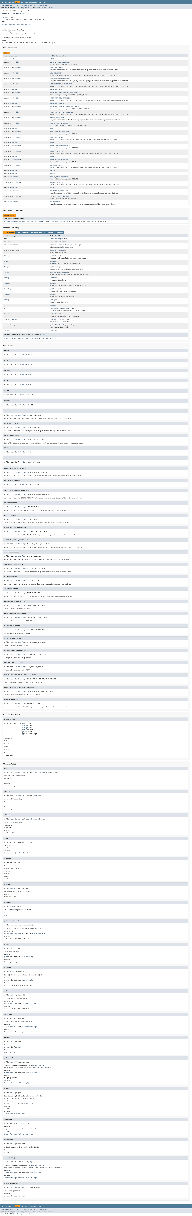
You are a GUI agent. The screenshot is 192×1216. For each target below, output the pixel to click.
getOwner (53, 283)
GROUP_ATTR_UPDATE (57, 103)
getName (53, 278)
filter (52, 245)
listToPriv (54, 319)
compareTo (54, 239)
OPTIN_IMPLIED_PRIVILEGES (60, 131)
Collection (60, 245)
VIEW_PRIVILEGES (56, 202)
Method (26, 8)
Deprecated (33, 2)
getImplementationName (58, 272)
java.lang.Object (8, 17)
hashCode (53, 305)
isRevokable (54, 314)
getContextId (55, 256)
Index (40, 2)
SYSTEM (52, 171)
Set (11, 62)
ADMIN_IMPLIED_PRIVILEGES (60, 62)
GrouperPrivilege (8, 24)
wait (42, 338)
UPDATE (52, 173)
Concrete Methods (55, 233)
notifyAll (35, 338)
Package (11, 2)
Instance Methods (38, 233)
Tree (26, 2)
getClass (21, 338)
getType (53, 300)
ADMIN (52, 59)
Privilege (13, 59)
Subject (30, 221)
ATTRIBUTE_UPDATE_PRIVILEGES (61, 84)
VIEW (52, 188)
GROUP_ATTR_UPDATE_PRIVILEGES (61, 112)
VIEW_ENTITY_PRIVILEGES (59, 191)
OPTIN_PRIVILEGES (56, 137)
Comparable (20, 24)
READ (52, 156)
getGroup (53, 261)
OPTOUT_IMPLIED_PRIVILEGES (60, 145)
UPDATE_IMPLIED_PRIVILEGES (60, 177)
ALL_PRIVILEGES (56, 73)
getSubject (54, 294)
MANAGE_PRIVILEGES (57, 117)
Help (44, 2)
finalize (13, 338)
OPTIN (52, 128)
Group (19, 221)
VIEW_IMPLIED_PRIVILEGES (59, 196)
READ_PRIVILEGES (56, 165)
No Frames (31, 5)
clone (6, 338)
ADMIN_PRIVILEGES (56, 67)
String (65, 221)
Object (27, 24)
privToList (54, 325)
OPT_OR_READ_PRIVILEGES (59, 123)
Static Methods (23, 233)
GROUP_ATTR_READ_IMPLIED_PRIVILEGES (64, 92)
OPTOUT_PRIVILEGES (57, 151)
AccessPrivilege (10, 221)
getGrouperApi (55, 267)
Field (15, 8)
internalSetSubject (57, 308)
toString (53, 330)
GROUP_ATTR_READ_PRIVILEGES (60, 98)
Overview (4, 2)
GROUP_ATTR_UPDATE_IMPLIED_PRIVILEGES (64, 106)
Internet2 (15, 1214)
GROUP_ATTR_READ (56, 89)
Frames (24, 5)
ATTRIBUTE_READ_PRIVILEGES (60, 78)
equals (52, 242)
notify (28, 338)
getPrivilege (55, 289)
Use (22, 2)
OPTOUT (52, 142)
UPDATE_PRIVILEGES (57, 182)
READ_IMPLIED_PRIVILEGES (59, 159)
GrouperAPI (8, 267)
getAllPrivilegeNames (58, 250)
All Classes (43, 5)
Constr (20, 8)
